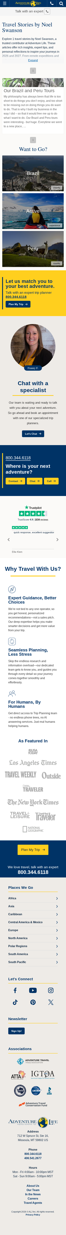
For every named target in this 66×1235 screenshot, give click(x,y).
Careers (33, 1198)
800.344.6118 (16, 297)
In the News (33, 1194)
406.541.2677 (33, 1158)
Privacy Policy (33, 1215)
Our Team (33, 1190)
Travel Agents (33, 1202)
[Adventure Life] (28, 4)
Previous (8, 540)
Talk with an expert (29, 11)
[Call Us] (52, 3)
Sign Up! (16, 1031)
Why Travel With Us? (33, 569)
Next (57, 540)
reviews (41, 519)
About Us (33, 1185)
